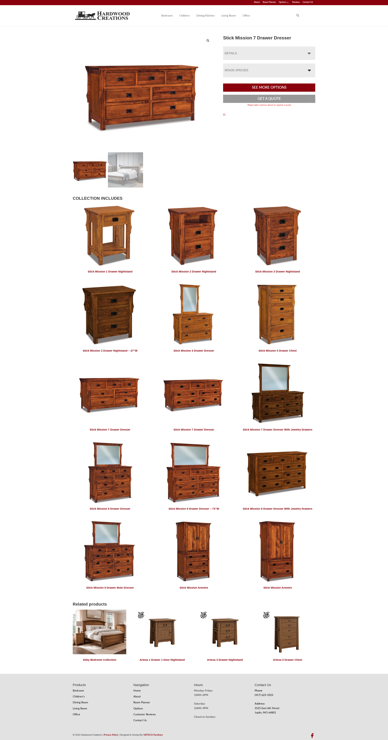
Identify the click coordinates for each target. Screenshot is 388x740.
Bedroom (167, 15)
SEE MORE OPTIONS (269, 87)
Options (282, 2)
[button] (208, 40)
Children (184, 15)
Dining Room (80, 702)
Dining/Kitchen (205, 15)
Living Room (228, 15)
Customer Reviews (144, 714)
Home (137, 690)
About (257, 2)
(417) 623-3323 (264, 695)
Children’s (79, 696)
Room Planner (269, 2)
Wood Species (236, 70)
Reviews (296, 2)
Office (246, 15)
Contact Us (308, 2)
